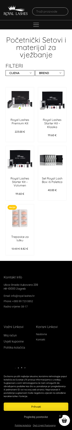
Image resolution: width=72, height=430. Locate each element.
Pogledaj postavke (36, 417)
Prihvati (36, 406)
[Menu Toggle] (36, 25)
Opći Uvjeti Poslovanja (44, 425)
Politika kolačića (23, 425)
